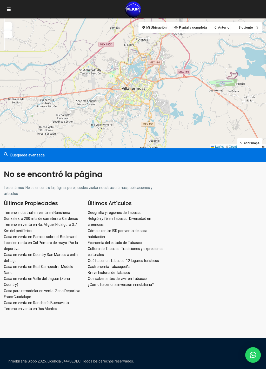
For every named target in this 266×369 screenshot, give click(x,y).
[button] (253, 355)
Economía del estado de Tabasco (115, 243)
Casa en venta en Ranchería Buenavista (36, 303)
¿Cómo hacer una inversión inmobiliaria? (121, 284)
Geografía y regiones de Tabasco (115, 212)
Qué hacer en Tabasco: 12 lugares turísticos (123, 261)
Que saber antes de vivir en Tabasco (117, 278)
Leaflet (219, 146)
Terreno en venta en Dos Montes (30, 309)
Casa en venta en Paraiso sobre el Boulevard (40, 237)
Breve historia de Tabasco (109, 273)
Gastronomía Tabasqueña (109, 267)
